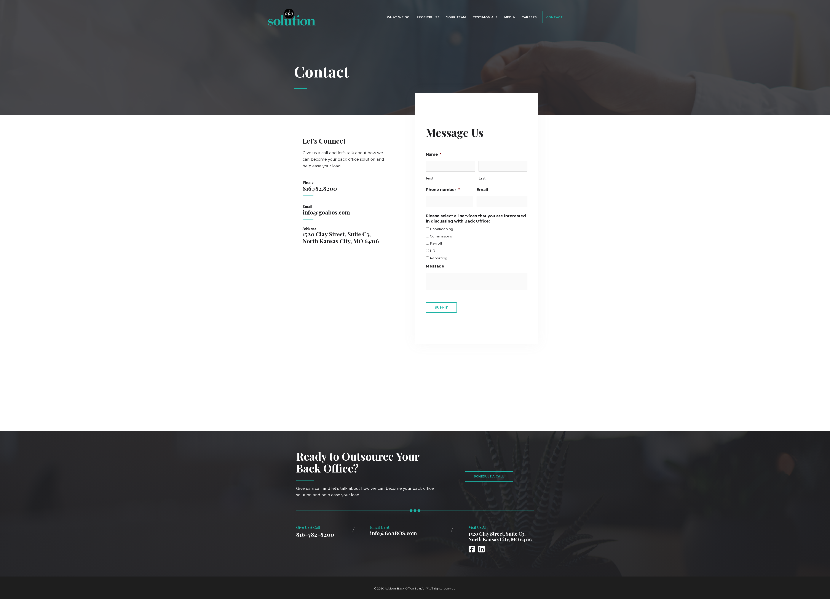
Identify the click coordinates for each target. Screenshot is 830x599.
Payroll (436, 243)
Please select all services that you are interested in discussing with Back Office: (476, 218)
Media (509, 17)
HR (432, 251)
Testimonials (485, 17)
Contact (554, 17)
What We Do (398, 17)
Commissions (441, 236)
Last (482, 178)
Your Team (456, 17)
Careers (529, 17)
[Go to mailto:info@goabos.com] (402, 531)
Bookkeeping (441, 229)
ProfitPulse (428, 17)
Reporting (438, 258)
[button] (489, 476)
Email (482, 189)
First (429, 178)
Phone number (443, 189)
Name (433, 154)
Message (435, 266)
